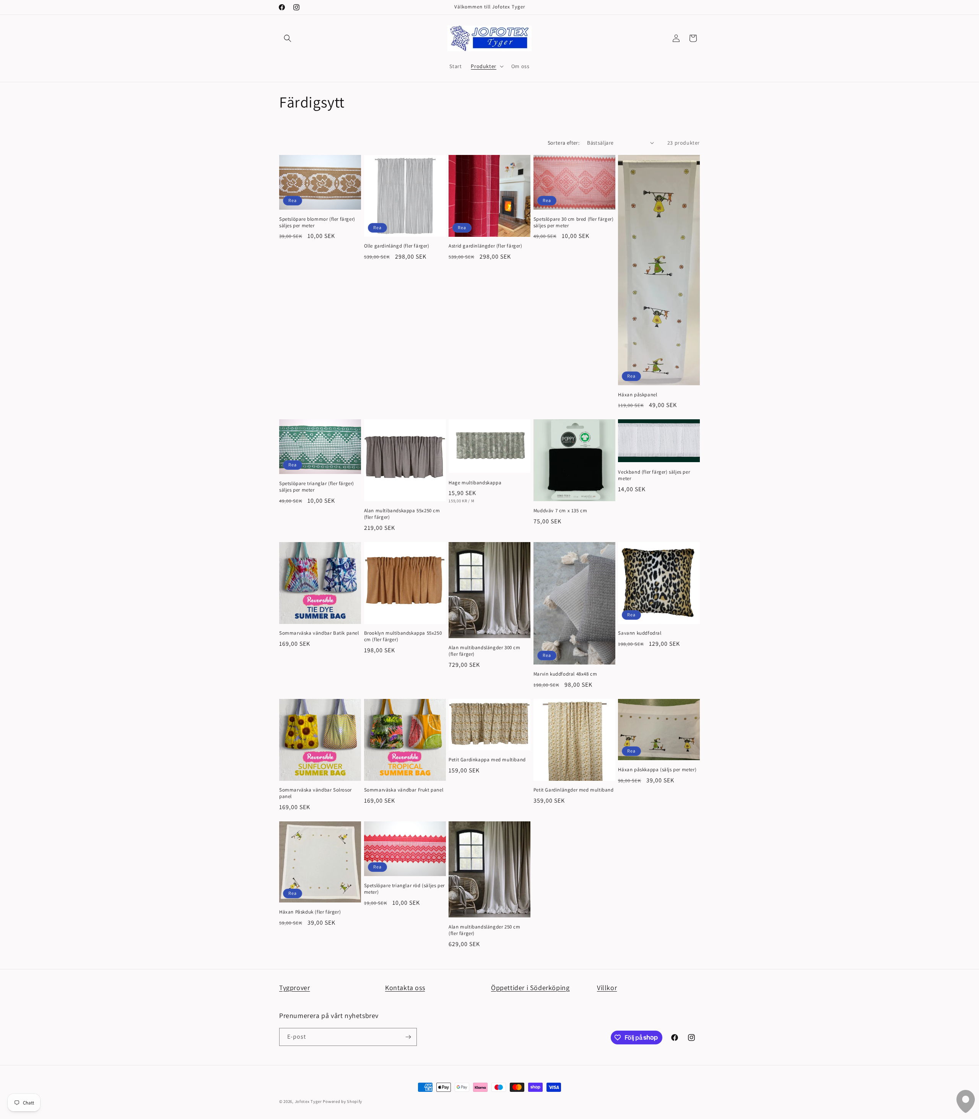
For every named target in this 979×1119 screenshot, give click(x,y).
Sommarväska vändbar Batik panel (319, 633)
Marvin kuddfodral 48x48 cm (565, 674)
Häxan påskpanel (637, 395)
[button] (287, 38)
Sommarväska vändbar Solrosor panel (315, 793)
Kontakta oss (405, 987)
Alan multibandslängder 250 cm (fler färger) (484, 930)
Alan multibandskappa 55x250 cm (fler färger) (402, 514)
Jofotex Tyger (308, 1101)
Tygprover (294, 987)
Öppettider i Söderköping (530, 987)
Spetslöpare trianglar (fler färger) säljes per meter (316, 487)
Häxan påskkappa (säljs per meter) (657, 770)
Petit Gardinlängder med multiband (573, 790)
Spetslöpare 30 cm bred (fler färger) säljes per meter (573, 222)
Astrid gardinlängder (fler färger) (485, 246)
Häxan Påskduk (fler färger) (310, 912)
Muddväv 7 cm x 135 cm (560, 511)
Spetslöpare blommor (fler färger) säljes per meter (317, 222)
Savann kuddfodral (639, 633)
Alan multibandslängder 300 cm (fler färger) (484, 651)
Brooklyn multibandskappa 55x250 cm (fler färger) (403, 636)
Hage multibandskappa (475, 483)
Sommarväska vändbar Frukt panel (404, 790)
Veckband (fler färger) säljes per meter (654, 475)
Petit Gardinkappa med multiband (487, 760)
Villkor (607, 987)
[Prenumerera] (408, 1037)
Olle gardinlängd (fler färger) (396, 246)
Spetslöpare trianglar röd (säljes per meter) (404, 889)
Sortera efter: (564, 142)
